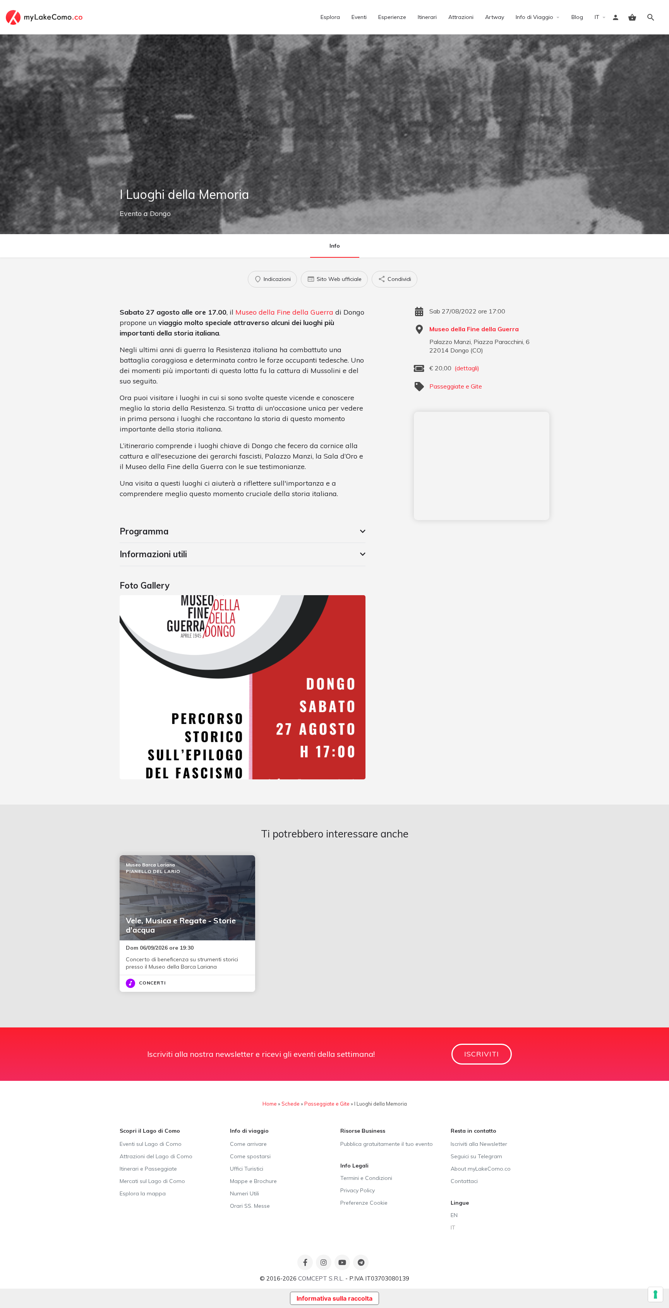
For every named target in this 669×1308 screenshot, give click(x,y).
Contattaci (464, 1181)
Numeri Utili (244, 1193)
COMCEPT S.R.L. (321, 1278)
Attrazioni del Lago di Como (156, 1156)
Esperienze (392, 17)
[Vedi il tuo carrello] (632, 17)
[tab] (242, 531)
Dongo (160, 213)
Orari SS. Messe (250, 1205)
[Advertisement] (481, 466)
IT (597, 17)
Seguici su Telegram (476, 1156)
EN (454, 1215)
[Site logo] (45, 17)
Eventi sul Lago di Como (151, 1143)
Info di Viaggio (534, 17)
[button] (242, 531)
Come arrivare (248, 1143)
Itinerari (427, 17)
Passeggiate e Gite (455, 386)
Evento (131, 213)
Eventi (359, 17)
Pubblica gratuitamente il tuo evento (386, 1143)
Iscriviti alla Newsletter (479, 1143)
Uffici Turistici (246, 1168)
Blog (577, 17)
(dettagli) (467, 368)
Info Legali (354, 1165)
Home (269, 1104)
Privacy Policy (357, 1190)
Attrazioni (460, 17)
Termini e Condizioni (366, 1177)
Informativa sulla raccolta (334, 1298)
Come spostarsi (250, 1156)
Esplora (330, 17)
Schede (290, 1104)
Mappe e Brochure (253, 1181)
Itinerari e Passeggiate (148, 1168)
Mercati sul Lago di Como (152, 1181)
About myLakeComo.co (481, 1168)
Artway (494, 17)
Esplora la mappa (143, 1193)
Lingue (460, 1202)
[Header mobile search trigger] (650, 17)
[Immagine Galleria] (242, 687)
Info (334, 245)
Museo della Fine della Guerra (284, 312)
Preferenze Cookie (364, 1202)
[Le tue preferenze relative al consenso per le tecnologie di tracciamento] (655, 1294)
